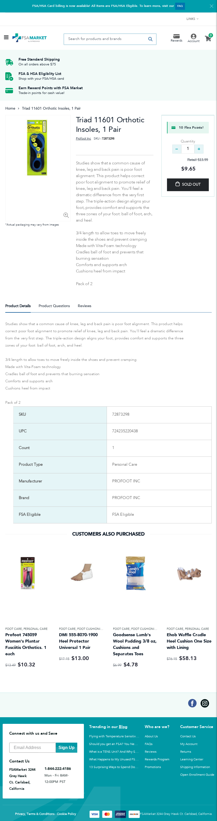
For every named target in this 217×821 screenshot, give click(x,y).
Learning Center (191, 759)
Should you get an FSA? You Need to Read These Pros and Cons (134, 744)
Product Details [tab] (18, 306)
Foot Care (13, 629)
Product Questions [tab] (54, 306)
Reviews (150, 752)
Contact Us (188, 736)
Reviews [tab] (84, 306)
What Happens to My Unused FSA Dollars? (119, 759)
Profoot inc (83, 138)
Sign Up (66, 747)
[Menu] (6, 38)
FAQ (180, 6)
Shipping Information (195, 767)
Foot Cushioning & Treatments (102, 629)
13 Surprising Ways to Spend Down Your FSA (121, 767)
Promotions (153, 767)
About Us (151, 736)
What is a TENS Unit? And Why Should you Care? (124, 752)
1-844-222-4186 (57, 768)
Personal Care (36, 629)
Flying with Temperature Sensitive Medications (122, 736)
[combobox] (110, 39)
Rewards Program (157, 759)
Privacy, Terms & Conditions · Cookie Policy (45, 814)
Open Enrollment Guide (197, 775)
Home (10, 108)
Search (150, 39)
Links (191, 19)
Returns (185, 752)
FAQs (148, 744)
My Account (188, 744)
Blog (123, 726)
